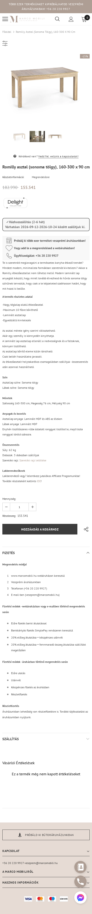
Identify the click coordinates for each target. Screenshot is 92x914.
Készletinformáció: (13, 177)
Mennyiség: (9, 499)
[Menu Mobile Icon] (5, 19)
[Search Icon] (57, 19)
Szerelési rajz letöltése (32, 460)
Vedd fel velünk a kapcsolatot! (58, 156)
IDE (39, 481)
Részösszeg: (9, 516)
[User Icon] (71, 19)
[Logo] (27, 19)
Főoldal (6, 31)
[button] (80, 898)
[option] (46, 87)
